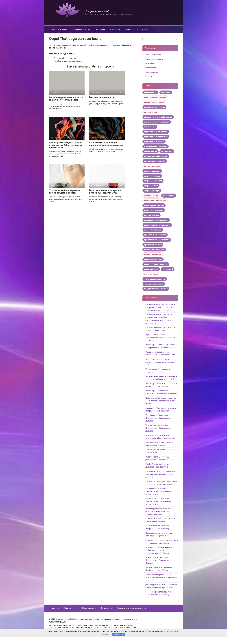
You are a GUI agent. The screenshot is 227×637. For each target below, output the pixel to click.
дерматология (150, 151)
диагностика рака (152, 166)
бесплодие (165, 92)
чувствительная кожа (153, 284)
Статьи (145, 29)
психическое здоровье (154, 249)
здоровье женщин (152, 176)
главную (70, 61)
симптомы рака (151, 269)
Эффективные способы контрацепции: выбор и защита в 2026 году (160, 338)
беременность (150, 92)
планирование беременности (157, 225)
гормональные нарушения (156, 136)
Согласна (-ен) (119, 634)
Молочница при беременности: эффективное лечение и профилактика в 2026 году (159, 550)
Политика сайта (89, 608)
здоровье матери (151, 190)
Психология (114, 29)
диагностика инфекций (154, 161)
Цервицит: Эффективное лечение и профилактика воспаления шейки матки (160, 401)
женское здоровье (152, 171)
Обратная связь (70, 608)
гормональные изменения (155, 132)
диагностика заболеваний (155, 156)
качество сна (168, 195)
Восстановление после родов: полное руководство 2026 (105, 191)
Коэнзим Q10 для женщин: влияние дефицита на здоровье (106, 143)
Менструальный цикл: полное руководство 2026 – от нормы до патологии (65, 145)
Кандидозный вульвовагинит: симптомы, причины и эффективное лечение (161, 577)
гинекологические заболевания (158, 117)
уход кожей (168, 269)
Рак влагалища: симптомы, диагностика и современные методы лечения (158, 501)
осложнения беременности (156, 220)
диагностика (166, 151)
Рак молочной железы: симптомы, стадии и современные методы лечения (160, 474)
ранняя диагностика (153, 259)
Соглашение (106, 608)
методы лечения (151, 215)
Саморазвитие (131, 29)
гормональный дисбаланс (155, 146)
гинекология (149, 127)
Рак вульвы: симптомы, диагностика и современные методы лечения (158, 491)
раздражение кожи (152, 254)
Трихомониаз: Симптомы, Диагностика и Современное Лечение (158, 428)
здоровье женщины (153, 181)
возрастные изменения (154, 107)
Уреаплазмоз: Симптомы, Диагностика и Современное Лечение (158, 418)
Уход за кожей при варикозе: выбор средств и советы (65, 191)
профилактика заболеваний (156, 239)
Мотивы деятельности (101, 97)
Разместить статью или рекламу (131, 608)
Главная (55, 608)
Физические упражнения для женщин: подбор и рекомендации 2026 (160, 362)
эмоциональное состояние (156, 289)
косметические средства (155, 200)
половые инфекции (153, 230)
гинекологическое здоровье (156, 122)
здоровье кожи (151, 186)
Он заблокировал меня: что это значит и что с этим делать (66, 98)
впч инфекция (150, 112)
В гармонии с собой (97, 11)
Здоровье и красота (81, 29)
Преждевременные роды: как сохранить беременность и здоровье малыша (158, 511)
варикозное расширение (155, 97)
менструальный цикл (153, 210)
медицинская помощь (154, 205)
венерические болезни (154, 102)
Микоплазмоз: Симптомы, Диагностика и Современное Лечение (158, 560)
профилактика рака (153, 244)
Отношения (100, 29)
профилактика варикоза (155, 235)
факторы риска (151, 274)
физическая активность (154, 279)
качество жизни (151, 195)
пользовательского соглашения (106, 628)
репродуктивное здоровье (156, 264)
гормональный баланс (154, 141)
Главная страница (59, 29)
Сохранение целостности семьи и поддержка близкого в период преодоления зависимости (160, 307)
